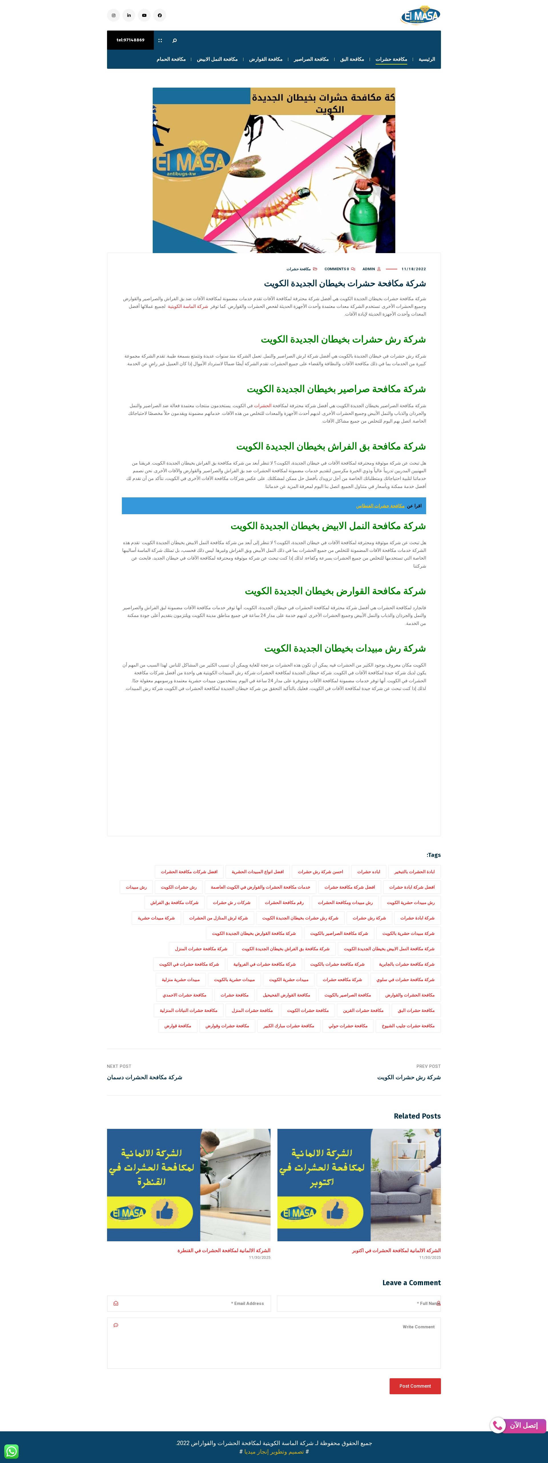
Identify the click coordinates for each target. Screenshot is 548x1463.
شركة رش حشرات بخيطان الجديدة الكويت (300, 918)
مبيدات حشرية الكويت (289, 979)
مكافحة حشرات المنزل (252, 1010)
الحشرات (262, 405)
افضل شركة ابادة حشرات (412, 887)
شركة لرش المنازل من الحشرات (218, 918)
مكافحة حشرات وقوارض (227, 1025)
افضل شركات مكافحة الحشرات (189, 871)
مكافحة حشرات (299, 269)
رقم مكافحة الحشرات (284, 902)
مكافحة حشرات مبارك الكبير (288, 1025)
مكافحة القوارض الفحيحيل (286, 995)
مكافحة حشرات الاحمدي (184, 995)
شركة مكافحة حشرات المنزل (201, 948)
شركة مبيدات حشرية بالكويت (408, 933)
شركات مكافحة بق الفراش (174, 902)
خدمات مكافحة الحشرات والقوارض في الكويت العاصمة (260, 887)
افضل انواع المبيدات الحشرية (258, 871)
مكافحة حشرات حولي (348, 1025)
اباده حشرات (368, 871)
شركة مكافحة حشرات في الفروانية (264, 964)
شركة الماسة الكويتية (188, 306)
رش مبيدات (136, 887)
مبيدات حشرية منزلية (181, 979)
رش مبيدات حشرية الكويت (411, 902)
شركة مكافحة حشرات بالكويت (337, 964)
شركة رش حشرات (369, 918)
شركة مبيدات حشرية (156, 918)
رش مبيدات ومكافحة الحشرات (345, 902)
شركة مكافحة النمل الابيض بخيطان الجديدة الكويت (389, 948)
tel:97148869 (130, 40)
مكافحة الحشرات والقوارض (410, 995)
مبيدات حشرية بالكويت (234, 979)
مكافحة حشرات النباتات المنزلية (188, 1010)
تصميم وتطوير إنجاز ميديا (274, 1451)
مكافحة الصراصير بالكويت (348, 995)
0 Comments (337, 269)
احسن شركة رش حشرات (320, 871)
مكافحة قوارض (177, 1025)
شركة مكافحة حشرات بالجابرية (407, 964)
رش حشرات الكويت (179, 887)
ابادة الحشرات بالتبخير (414, 871)
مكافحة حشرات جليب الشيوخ (408, 1025)
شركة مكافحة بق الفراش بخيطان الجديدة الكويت (286, 948)
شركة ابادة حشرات (417, 918)
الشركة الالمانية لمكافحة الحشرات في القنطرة (224, 1250)
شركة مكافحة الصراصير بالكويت (339, 933)
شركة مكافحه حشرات (342, 979)
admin (368, 269)
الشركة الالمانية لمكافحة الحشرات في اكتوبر (396, 1250)
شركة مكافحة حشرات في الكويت (189, 964)
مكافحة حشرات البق (416, 1010)
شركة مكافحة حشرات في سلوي (405, 979)
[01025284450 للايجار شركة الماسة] (419, 15)
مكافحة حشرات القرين (363, 1010)
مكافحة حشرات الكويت (308, 1010)
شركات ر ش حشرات (232, 902)
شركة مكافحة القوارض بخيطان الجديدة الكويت (254, 933)
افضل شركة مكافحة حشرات (350, 887)
